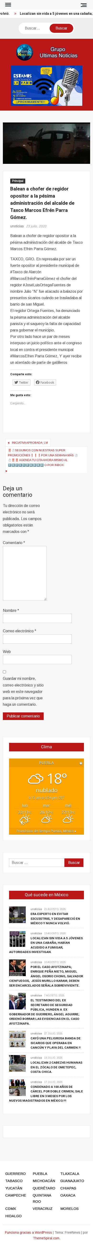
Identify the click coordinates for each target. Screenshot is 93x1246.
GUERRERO (15, 1174)
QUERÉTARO (44, 1188)
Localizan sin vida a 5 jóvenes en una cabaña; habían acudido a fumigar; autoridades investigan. (46, 945)
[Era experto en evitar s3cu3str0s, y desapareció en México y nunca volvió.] (17, 914)
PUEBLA (40, 1174)
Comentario (14, 543)
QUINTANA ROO (42, 1198)
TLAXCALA (69, 1174)
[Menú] (7, 5)
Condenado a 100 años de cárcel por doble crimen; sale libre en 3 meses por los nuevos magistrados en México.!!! (46, 1094)
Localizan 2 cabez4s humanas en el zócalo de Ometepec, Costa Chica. (56, 1067)
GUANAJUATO (72, 1181)
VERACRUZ (42, 1209)
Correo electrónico (19, 631)
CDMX (10, 1209)
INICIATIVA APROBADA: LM (30, 442)
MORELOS (69, 1209)
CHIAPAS (68, 1188)
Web (7, 652)
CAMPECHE (15, 1195)
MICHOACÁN (44, 1181)
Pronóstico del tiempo (46, 831)
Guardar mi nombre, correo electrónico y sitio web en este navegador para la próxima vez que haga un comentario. (23, 691)
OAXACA (67, 1195)
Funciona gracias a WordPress (28, 1232)
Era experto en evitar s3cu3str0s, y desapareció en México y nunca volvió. (55, 918)
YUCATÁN (13, 1188)
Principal (17, 181)
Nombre (11, 610)
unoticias (17, 226)
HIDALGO (13, 1216)
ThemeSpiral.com (46, 1238)
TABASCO (14, 1181)
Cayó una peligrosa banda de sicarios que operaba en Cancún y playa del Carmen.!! (56, 1043)
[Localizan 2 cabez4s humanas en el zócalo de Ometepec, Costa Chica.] (17, 1063)
